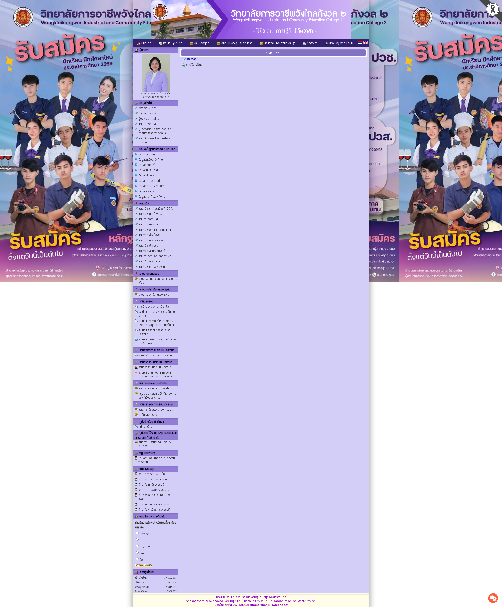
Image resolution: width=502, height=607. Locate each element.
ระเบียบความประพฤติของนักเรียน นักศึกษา (157, 313)
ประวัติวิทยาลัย (146, 154)
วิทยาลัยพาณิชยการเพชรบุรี (154, 509)
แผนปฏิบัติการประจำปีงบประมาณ (157, 388)
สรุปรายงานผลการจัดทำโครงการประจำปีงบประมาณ (157, 395)
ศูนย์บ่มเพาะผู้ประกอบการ (236, 43)
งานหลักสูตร (201, 43)
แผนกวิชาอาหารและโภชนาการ (155, 229)
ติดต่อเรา (311, 43)
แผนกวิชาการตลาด (149, 261)
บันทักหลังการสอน (148, 414)
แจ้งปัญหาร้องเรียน (340, 43)
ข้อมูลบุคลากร (146, 191)
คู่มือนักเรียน (145, 426)
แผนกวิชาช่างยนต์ (148, 245)
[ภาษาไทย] (360, 42)
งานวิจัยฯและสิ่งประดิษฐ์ (279, 43)
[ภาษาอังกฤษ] (365, 42)
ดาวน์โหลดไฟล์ (193, 64)
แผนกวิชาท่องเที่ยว (148, 224)
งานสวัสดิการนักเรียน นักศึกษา (155, 355)
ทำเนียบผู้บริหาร (172, 43)
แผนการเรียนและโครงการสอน (155, 409)
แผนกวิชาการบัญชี (148, 219)
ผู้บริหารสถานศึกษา (149, 118)
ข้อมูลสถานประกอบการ (151, 186)
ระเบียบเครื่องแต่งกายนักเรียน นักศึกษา (155, 332)
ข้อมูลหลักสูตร (146, 175)
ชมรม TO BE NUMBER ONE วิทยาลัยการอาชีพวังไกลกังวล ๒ (156, 374)
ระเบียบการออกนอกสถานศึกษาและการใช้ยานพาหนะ (158, 341)
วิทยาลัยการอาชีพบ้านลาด (152, 479)
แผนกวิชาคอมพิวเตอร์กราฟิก (154, 256)
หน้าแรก (145, 43)
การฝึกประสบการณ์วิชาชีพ (153, 306)
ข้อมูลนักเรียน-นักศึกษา (151, 159)
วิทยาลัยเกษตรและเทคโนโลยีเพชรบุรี (154, 497)
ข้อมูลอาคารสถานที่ (149, 180)
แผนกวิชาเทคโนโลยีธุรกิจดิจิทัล (155, 208)
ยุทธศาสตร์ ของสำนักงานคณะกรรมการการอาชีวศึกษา (155, 131)
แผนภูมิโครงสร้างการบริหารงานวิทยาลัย (156, 140)
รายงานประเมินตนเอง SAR (153, 294)
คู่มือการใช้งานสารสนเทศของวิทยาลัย (155, 444)
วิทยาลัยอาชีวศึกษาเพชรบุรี (153, 504)
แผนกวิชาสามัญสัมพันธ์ (151, 250)
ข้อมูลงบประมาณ (148, 170)
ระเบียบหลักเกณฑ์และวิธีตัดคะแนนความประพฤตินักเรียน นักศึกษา (157, 322)
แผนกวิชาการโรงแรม (150, 213)
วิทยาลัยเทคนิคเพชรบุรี (151, 484)
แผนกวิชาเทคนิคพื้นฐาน (151, 266)
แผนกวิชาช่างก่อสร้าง (150, 240)
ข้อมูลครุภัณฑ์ (146, 164)
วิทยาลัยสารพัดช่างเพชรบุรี (153, 489)
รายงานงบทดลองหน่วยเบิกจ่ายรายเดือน (157, 280)
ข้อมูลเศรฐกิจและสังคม (151, 196)
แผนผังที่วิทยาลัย (147, 123)
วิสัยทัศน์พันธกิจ (147, 108)
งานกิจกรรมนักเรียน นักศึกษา (154, 367)
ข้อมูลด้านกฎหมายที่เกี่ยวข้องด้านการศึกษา (156, 460)
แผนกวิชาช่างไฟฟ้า (149, 234)
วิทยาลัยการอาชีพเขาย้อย (152, 473)
